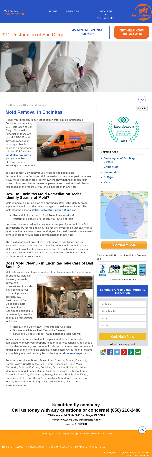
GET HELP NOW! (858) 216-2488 (132, 32)
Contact (53, 447)
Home (53, 11)
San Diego (11, 105)
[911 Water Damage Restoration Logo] (141, 20)
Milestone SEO (142, 452)
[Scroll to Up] (142, 430)
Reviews (19, 447)
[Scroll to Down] (142, 99)
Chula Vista (111, 166)
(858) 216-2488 (14, 14)
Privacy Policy (96, 447)
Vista (107, 182)
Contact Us (105, 18)
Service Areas (36, 447)
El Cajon (109, 177)
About (65, 447)
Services (72, 11)
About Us (106, 11)
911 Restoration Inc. (140, 455)
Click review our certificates (122, 279)
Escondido (111, 171)
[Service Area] (124, 249)
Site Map (79, 447)
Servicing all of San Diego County (59, 433)
